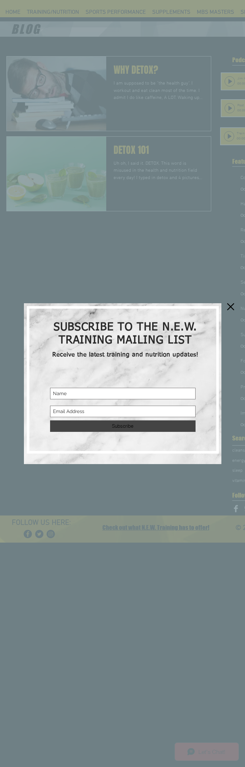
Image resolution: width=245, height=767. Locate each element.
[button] (230, 306)
